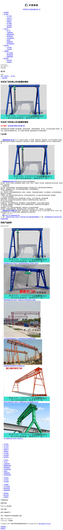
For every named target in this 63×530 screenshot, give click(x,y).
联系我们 (6, 58)
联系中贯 (9, 60)
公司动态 (9, 47)
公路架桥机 (10, 32)
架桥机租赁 (10, 54)
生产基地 (9, 23)
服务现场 (9, 27)
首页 (2, 76)
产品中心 (6, 29)
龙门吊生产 (15, 125)
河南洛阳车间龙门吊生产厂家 (9, 181)
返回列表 (4, 78)
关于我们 (6, 14)
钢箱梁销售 (10, 56)
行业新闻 (9, 49)
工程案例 (6, 51)
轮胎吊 (8, 40)
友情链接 (4, 526)
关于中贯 (9, 16)
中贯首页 (6, 12)
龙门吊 (8, 31)
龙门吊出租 (10, 53)
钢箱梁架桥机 (10, 34)
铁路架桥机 (10, 42)
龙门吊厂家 (21, 125)
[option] (31, 102)
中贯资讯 (6, 45)
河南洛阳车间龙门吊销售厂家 (9, 210)
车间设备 (9, 25)
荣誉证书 (9, 19)
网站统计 (3, 528)
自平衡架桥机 (10, 43)
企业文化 (9, 18)
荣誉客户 (9, 21)
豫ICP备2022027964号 (45, 523)
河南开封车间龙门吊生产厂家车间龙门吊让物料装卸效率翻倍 (22, 217)
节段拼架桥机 (10, 38)
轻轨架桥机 (10, 36)
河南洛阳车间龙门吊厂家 (8, 140)
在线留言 (9, 62)
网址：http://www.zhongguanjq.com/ (11, 215)
